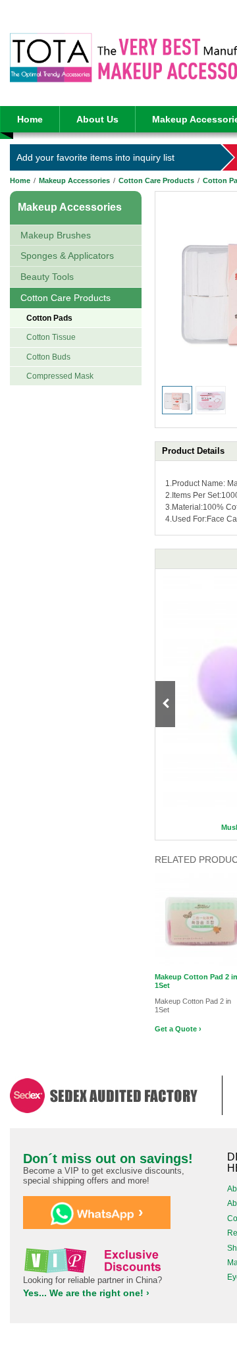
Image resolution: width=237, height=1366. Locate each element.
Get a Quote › (178, 1029)
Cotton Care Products (156, 180)
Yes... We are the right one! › (86, 1293)
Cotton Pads (49, 318)
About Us (97, 119)
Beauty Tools (47, 276)
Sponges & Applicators (67, 255)
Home (30, 119)
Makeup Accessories (74, 180)
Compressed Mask (59, 376)
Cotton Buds (48, 357)
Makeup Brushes (55, 235)
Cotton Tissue (51, 337)
